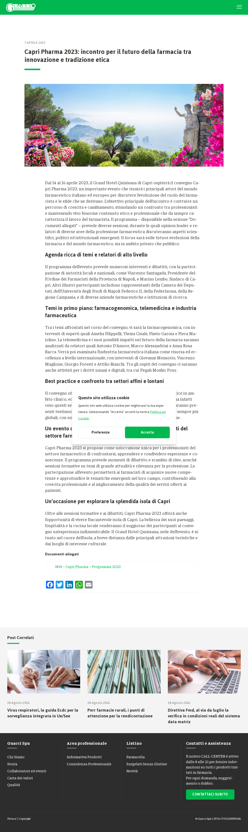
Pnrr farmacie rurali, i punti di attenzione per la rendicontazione (120, 713)
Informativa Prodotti (84, 756)
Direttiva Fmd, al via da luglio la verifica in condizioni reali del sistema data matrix (204, 716)
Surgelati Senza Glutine (146, 763)
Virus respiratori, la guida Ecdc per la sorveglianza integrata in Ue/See (42, 713)
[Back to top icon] (223, 822)
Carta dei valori (20, 777)
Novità (132, 770)
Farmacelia (135, 756)
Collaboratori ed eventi (26, 770)
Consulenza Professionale (89, 763)
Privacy (11, 818)
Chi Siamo (15, 756)
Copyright (25, 818)
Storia (12, 763)
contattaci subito (210, 794)
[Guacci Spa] (21, 7)
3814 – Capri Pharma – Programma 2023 (88, 566)
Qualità (13, 784)
